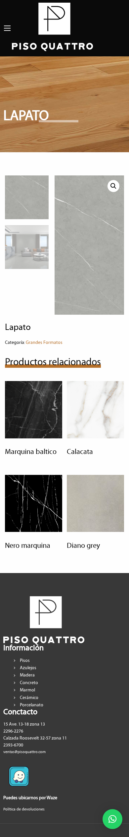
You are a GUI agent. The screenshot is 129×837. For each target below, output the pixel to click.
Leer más (30, 427)
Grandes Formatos (44, 342)
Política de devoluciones (24, 809)
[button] (112, 819)
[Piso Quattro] (52, 26)
